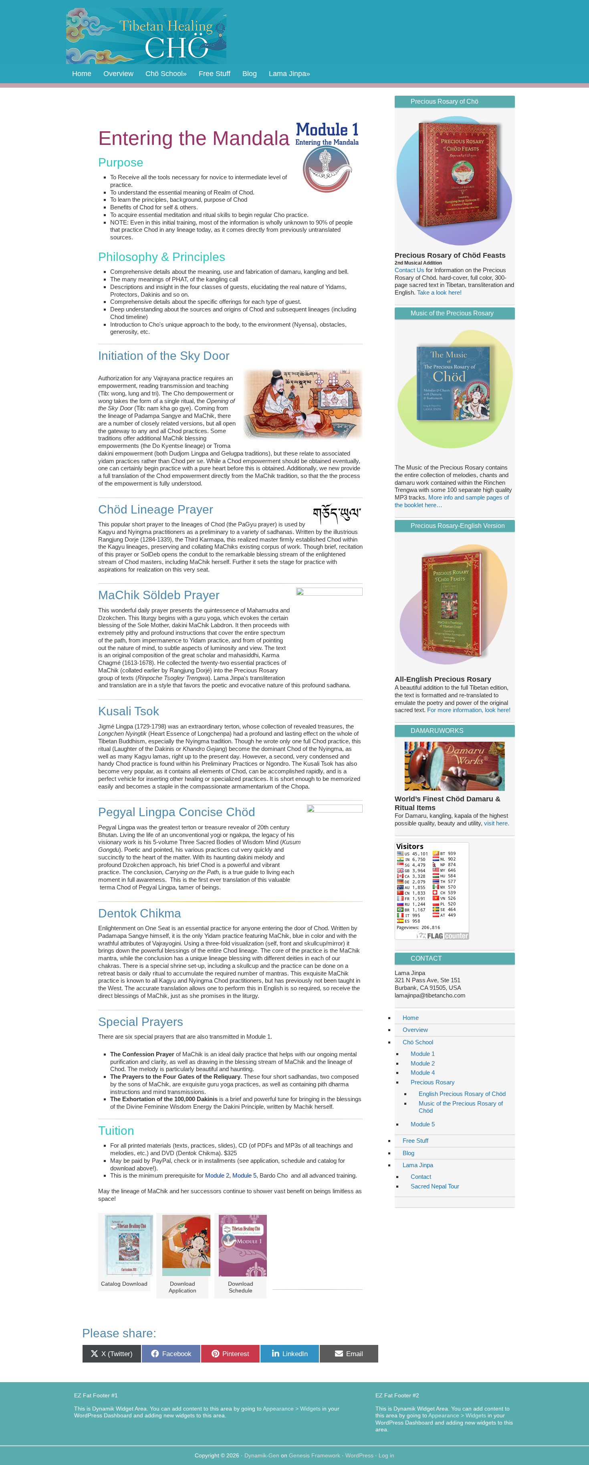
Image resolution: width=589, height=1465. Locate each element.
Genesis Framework (314, 1455)
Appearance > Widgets (292, 1408)
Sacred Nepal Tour (435, 1186)
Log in (386, 1455)
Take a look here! (439, 292)
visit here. (496, 823)
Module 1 (423, 1053)
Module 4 (423, 1072)
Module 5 (244, 1175)
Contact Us (409, 270)
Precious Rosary (433, 1082)
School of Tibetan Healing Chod (146, 36)
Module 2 (217, 1175)
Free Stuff (415, 1140)
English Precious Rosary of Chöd (462, 1093)
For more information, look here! (468, 709)
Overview (415, 1029)
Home (411, 1017)
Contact (421, 1176)
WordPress (359, 1455)
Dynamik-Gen (261, 1455)
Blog (408, 1153)
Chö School (418, 1042)
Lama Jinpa (418, 1165)
